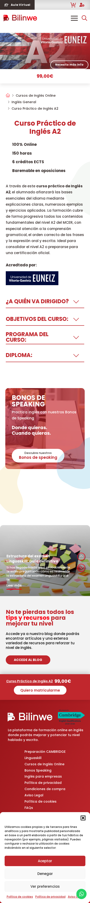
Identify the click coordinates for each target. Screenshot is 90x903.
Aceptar (45, 860)
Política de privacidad (50, 897)
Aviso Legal (76, 897)
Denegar (45, 873)
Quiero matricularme (40, 690)
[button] (83, 818)
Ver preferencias (45, 886)
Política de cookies (20, 897)
